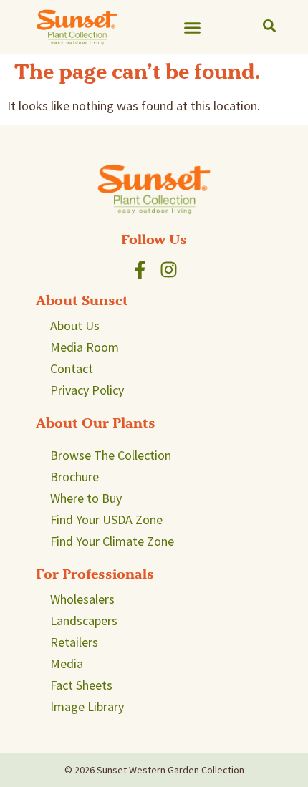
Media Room (84, 347)
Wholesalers (82, 599)
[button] (192, 27)
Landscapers (83, 620)
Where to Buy (86, 498)
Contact (71, 368)
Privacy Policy (87, 390)
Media (66, 663)
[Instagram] (169, 270)
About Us (75, 325)
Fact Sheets (81, 685)
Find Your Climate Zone (112, 541)
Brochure (74, 476)
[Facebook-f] (140, 270)
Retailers (74, 642)
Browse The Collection (110, 455)
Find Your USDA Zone (106, 519)
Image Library (87, 706)
